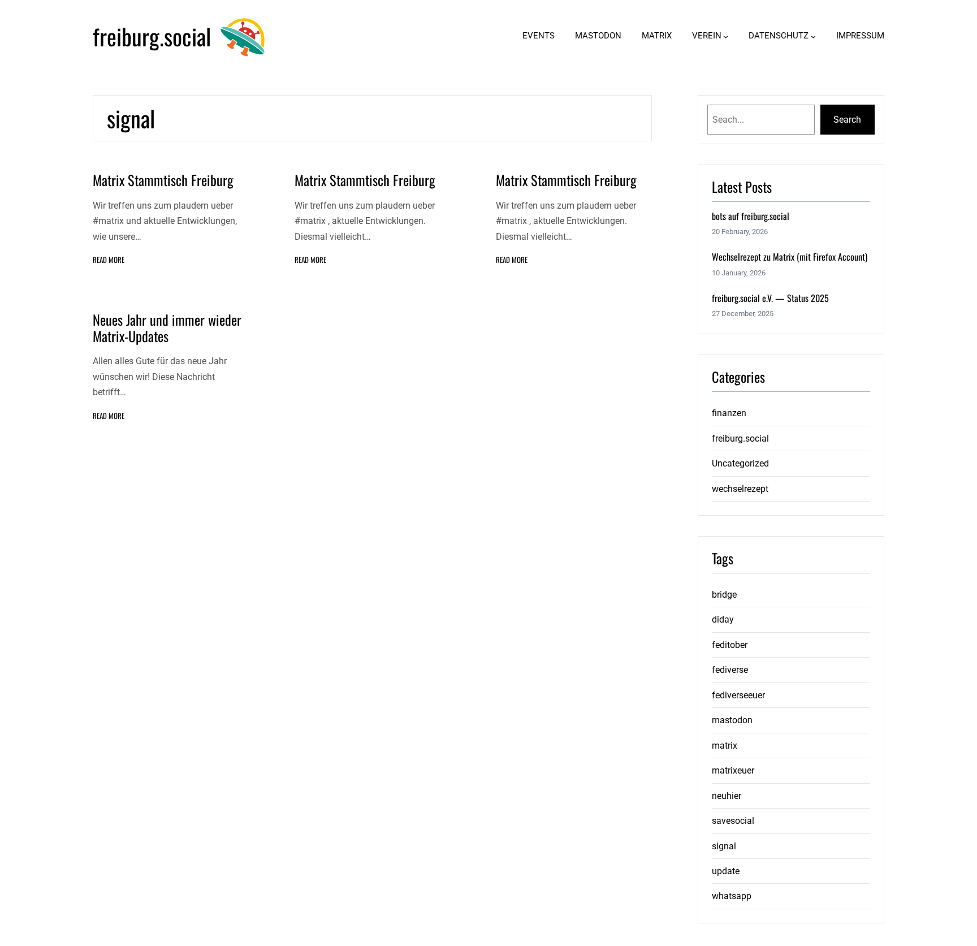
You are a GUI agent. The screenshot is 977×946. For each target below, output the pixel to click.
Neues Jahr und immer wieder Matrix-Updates (167, 328)
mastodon (732, 720)
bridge (724, 594)
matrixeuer (733, 770)
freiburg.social (152, 36)
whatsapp (731, 896)
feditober (729, 645)
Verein (706, 36)
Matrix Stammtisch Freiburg (163, 180)
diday (723, 619)
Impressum (860, 36)
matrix (724, 745)
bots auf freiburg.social (750, 216)
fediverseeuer (738, 695)
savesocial (733, 820)
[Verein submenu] (725, 36)
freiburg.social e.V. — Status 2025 (770, 298)
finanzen (729, 413)
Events (538, 36)
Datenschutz (779, 36)
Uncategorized (740, 463)
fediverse (730, 669)
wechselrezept (740, 488)
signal (724, 846)
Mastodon (598, 36)
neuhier (726, 796)
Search (847, 119)
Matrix (657, 36)
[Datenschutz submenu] (813, 36)
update (726, 871)
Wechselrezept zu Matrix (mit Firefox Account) (789, 257)
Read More (108, 259)
